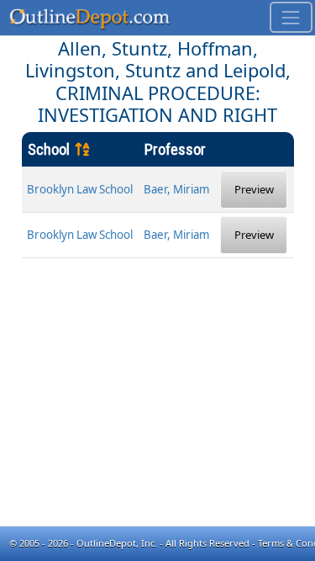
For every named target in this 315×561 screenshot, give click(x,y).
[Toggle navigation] (291, 17)
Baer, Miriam (176, 189)
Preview (254, 189)
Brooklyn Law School (80, 189)
